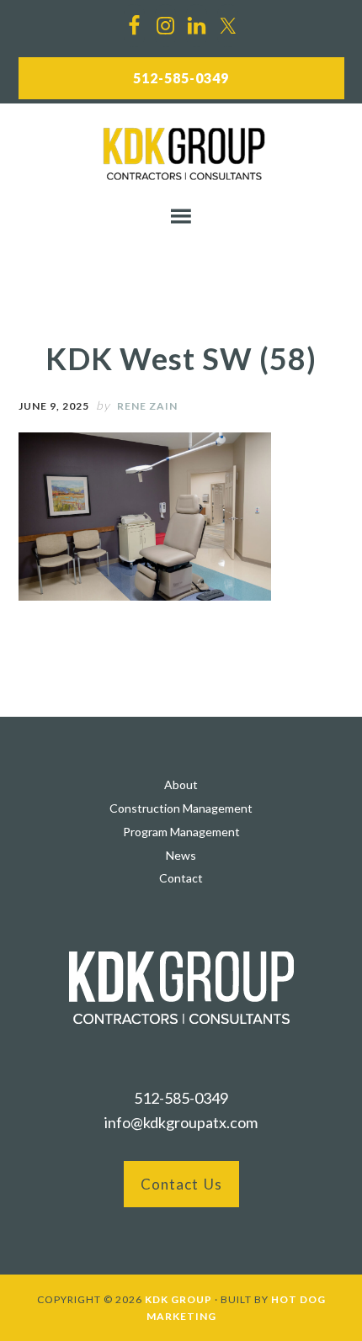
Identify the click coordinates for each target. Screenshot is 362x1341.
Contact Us (181, 1184)
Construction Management (181, 808)
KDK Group (184, 154)
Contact (181, 878)
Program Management (181, 831)
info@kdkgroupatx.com (181, 1122)
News (181, 855)
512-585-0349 (181, 78)
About (181, 784)
